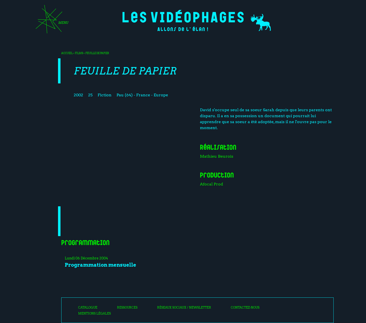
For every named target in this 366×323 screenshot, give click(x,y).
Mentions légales (94, 313)
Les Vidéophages (183, 16)
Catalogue (87, 307)
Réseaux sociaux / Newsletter (184, 307)
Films (79, 53)
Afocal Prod (211, 184)
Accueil (67, 53)
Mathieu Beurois (216, 156)
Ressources (127, 307)
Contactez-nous (245, 307)
